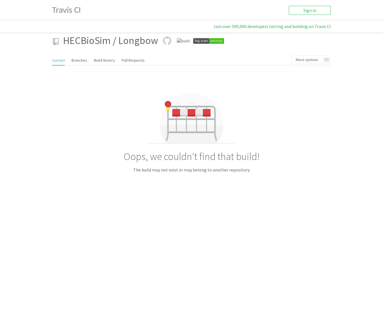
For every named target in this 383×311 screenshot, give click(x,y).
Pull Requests (133, 60)
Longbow (138, 40)
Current (58, 60)
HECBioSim (87, 40)
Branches (79, 60)
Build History (104, 60)
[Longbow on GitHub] (167, 40)
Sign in (309, 10)
